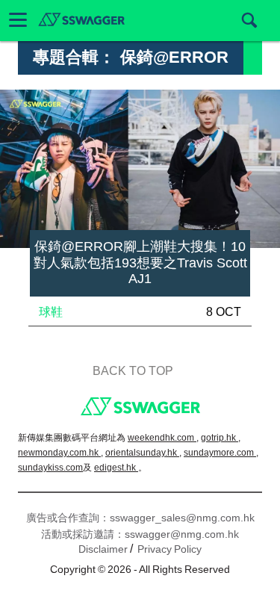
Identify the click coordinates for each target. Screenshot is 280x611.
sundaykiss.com (50, 467)
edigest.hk (116, 467)
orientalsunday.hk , (143, 452)
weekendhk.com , (163, 437)
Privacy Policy (169, 549)
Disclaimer (103, 549)
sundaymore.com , (221, 452)
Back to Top (133, 371)
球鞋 (51, 312)
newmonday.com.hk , (60, 452)
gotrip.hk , (220, 437)
